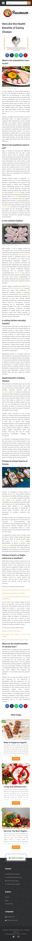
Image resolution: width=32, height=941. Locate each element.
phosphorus (5, 392)
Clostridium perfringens (17, 288)
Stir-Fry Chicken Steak (9, 596)
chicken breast (6, 498)
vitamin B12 (14, 196)
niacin (14, 392)
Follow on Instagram (17, 858)
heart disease (14, 111)
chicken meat (6, 206)
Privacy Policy (9, 903)
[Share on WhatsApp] (16, 55)
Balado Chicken (6, 631)
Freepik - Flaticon (21, 934)
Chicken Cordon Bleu (19, 593)
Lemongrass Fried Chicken (11, 634)
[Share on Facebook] (7, 55)
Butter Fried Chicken (8, 639)
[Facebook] (13, 936)
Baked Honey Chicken (21, 639)
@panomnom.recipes (13, 874)
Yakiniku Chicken (7, 593)
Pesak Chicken (16, 631)
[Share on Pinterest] (25, 55)
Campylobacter (25, 254)
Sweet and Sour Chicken (22, 590)
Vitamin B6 (17, 192)
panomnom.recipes (13, 880)
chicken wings (6, 545)
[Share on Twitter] (12, 55)
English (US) (10, 917)
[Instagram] (18, 936)
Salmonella (17, 272)
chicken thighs (19, 541)
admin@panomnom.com (14, 877)
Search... (7, 897)
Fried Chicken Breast (8, 590)
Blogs (7, 900)
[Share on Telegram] (21, 55)
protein (23, 657)
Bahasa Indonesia (12, 920)
